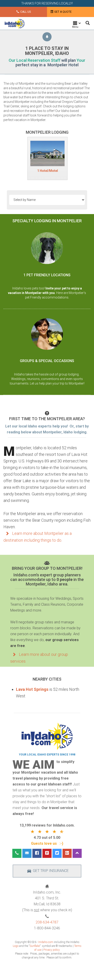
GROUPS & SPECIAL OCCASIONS (47, 361)
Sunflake (35, 946)
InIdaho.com (45, 942)
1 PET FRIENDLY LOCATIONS (47, 275)
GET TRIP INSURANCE (51, 871)
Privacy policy (51, 949)
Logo (15, 946)
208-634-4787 (47, 922)
